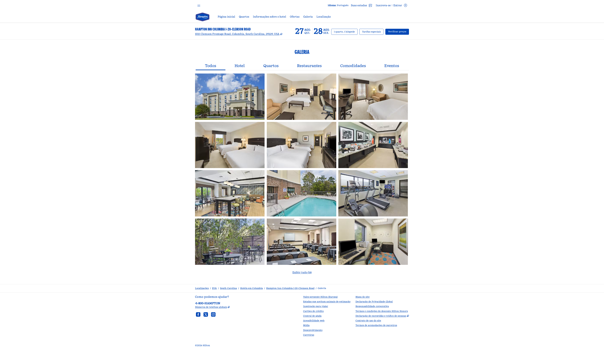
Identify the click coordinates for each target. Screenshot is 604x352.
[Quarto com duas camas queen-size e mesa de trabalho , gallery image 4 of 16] (230, 145)
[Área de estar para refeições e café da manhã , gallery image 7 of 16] (230, 193)
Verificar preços (398, 31)
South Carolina (228, 288)
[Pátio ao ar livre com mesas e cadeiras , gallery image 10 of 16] (230, 241)
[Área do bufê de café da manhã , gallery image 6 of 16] (373, 145)
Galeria (322, 288)
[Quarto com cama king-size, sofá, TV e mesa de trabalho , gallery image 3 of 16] (373, 97)
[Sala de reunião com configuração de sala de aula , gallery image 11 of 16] (301, 241)
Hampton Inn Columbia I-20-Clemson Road (290, 288)
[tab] (210, 66)
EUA (214, 288)
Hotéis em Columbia (251, 288)
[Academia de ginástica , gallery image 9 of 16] (373, 193)
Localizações (202, 288)
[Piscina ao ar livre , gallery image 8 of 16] (301, 193)
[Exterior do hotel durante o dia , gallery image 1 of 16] (230, 97)
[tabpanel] (302, 176)
